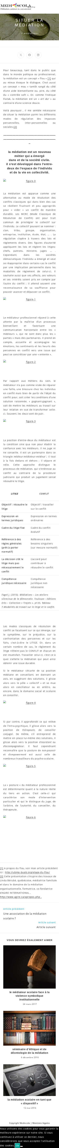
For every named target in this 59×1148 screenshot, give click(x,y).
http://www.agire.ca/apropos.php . (21, 896)
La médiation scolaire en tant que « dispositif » (29, 1101)
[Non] (21, 1146)
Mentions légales (41, 1123)
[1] (49, 78)
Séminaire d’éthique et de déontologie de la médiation (29, 1051)
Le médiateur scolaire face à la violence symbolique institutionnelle (30, 996)
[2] (15, 126)
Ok (17, 1145)
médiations (31, 33)
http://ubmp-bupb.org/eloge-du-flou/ (27, 872)
